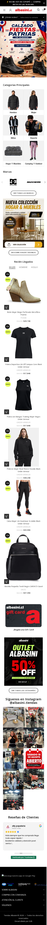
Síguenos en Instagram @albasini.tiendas (23, 686)
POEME (23, 314)
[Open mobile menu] (4, 10)
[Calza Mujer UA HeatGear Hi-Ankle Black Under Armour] (22, 488)
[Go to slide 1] (21, 75)
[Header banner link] (22, 3)
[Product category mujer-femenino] (32, 102)
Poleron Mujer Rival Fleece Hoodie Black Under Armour (22, 460)
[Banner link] (22, 603)
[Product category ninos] (13, 126)
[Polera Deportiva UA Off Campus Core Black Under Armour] (22, 337)
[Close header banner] (42, 3)
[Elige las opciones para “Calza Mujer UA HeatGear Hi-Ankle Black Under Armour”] (6, 505)
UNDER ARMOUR (23, 364)
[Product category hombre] (13, 102)
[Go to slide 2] (23, 75)
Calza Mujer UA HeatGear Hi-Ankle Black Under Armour (22, 511)
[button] (43, 182)
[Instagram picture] (13, 702)
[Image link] (22, 221)
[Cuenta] (10, 10)
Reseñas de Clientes (22, 797)
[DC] (13, 182)
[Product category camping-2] (32, 152)
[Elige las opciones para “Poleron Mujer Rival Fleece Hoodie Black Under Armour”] (6, 454)
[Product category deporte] (32, 126)
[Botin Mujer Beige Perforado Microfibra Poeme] (22, 287)
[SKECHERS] (32, 182)
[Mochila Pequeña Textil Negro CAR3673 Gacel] (22, 545)
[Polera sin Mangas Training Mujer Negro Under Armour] (22, 388)
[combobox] (31, 17)
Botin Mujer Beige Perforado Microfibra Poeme (22, 309)
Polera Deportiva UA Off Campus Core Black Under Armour (22, 359)
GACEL (22, 578)
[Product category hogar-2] (13, 151)
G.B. (30, 901)
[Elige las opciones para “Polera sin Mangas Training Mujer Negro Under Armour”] (6, 404)
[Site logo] (23, 10)
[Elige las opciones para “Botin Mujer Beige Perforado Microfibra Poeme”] (6, 303)
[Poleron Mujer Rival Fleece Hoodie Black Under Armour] (22, 438)
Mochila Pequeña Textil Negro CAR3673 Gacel (22, 573)
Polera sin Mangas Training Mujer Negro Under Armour (22, 410)
